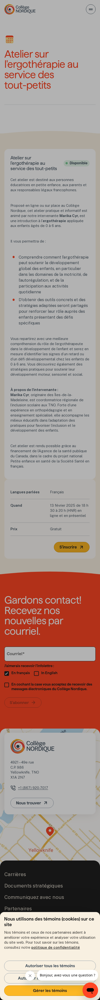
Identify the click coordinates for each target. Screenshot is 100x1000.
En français (20, 673)
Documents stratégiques (33, 886)
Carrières (15, 874)
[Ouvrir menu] (91, 9)
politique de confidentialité (55, 947)
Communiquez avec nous (34, 897)
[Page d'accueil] (20, 9)
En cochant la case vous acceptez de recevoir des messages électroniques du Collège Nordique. (51, 686)
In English (49, 673)
